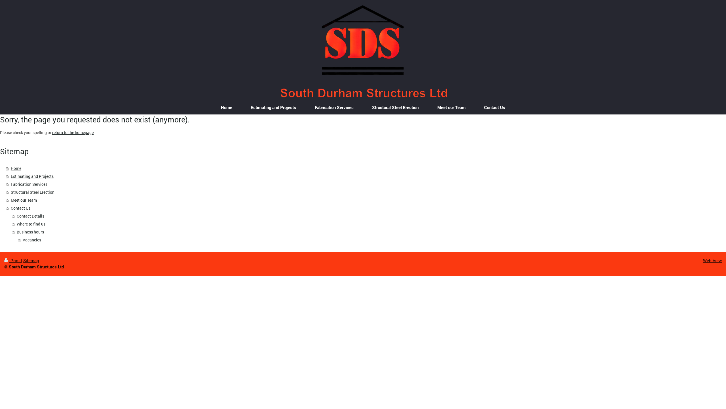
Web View (712, 260)
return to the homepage (73, 132)
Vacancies (32, 240)
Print (15, 260)
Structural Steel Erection (32, 192)
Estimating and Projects (32, 176)
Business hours (30, 232)
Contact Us (20, 208)
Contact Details (30, 216)
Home (16, 168)
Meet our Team (24, 200)
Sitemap (31, 260)
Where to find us (31, 224)
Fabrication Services (29, 184)
